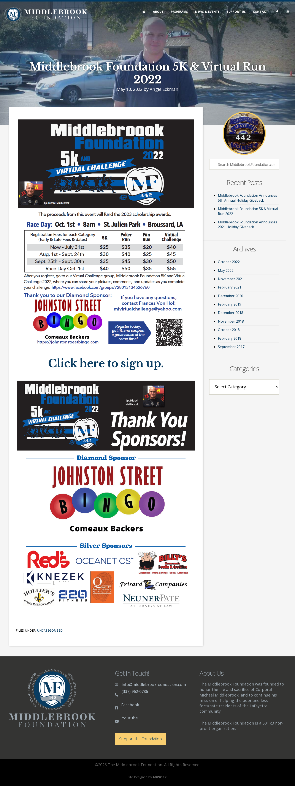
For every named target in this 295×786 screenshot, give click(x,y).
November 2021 (231, 278)
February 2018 (229, 338)
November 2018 (231, 321)
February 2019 (229, 304)
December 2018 (230, 312)
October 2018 (229, 329)
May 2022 (225, 270)
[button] (140, 739)
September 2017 (231, 346)
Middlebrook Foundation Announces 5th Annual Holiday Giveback (247, 197)
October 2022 (229, 261)
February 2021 (229, 287)
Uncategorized (50, 630)
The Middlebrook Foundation (45, 14)
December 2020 (230, 295)
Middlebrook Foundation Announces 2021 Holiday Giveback (247, 224)
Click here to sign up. (106, 363)
